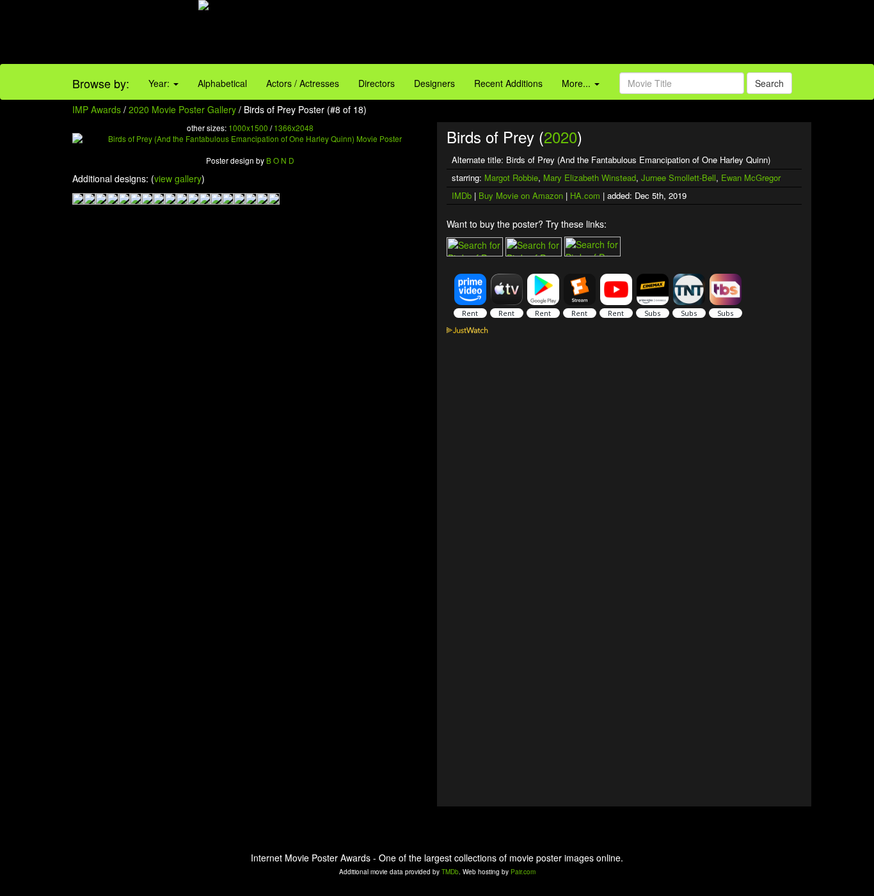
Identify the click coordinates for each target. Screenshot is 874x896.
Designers (434, 83)
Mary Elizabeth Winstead (589, 177)
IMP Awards (96, 109)
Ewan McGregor (751, 177)
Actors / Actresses (302, 83)
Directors (376, 83)
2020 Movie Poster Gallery (182, 109)
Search (769, 83)
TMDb (450, 871)
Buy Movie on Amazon (521, 195)
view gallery (178, 178)
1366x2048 (294, 127)
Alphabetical (222, 83)
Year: (160, 83)
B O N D (280, 160)
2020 (560, 136)
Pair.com (523, 871)
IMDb (462, 195)
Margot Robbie (511, 177)
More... (577, 83)
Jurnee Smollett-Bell (678, 177)
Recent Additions (508, 83)
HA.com (585, 195)
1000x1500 (248, 127)
